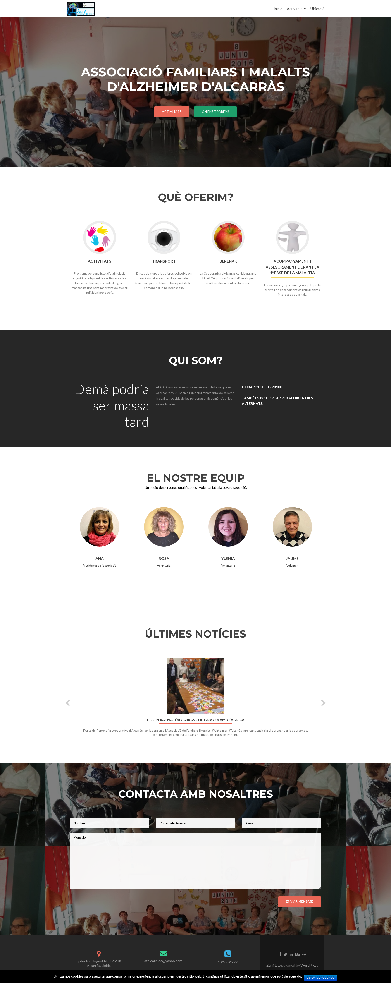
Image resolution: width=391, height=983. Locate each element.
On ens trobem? (215, 111)
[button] (68, 703)
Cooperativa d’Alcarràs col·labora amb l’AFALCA (195, 720)
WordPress (309, 965)
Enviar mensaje (299, 901)
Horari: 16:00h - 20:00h (263, 387)
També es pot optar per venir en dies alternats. (277, 400)
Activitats (294, 8)
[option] (195, 700)
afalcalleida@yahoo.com (163, 961)
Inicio (278, 8)
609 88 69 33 (228, 961)
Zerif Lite (273, 965)
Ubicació (317, 8)
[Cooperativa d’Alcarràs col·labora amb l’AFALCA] (195, 686)
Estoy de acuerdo (320, 977)
